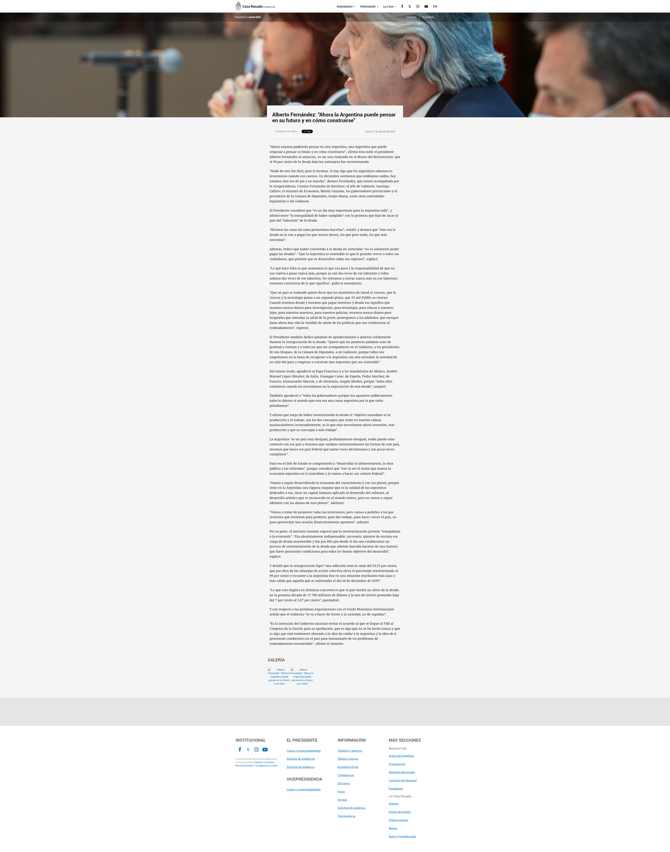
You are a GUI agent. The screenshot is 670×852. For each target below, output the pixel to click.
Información (368, 6)
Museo (393, 828)
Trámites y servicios (350, 751)
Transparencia (346, 816)
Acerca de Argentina (401, 756)
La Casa (388, 6)
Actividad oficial (348, 767)
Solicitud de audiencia (300, 767)
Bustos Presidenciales (402, 836)
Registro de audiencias (301, 759)
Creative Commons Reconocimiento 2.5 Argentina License (257, 764)
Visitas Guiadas (398, 820)
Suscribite (428, 17)
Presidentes (396, 789)
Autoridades (345, 6)
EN (435, 6)
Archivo (342, 800)
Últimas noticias (348, 759)
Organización (397, 764)
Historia (394, 804)
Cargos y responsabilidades (304, 751)
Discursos (344, 783)
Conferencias (346, 775)
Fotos (341, 792)
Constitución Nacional (403, 780)
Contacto (411, 17)
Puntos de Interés (400, 812)
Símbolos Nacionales (402, 772)
